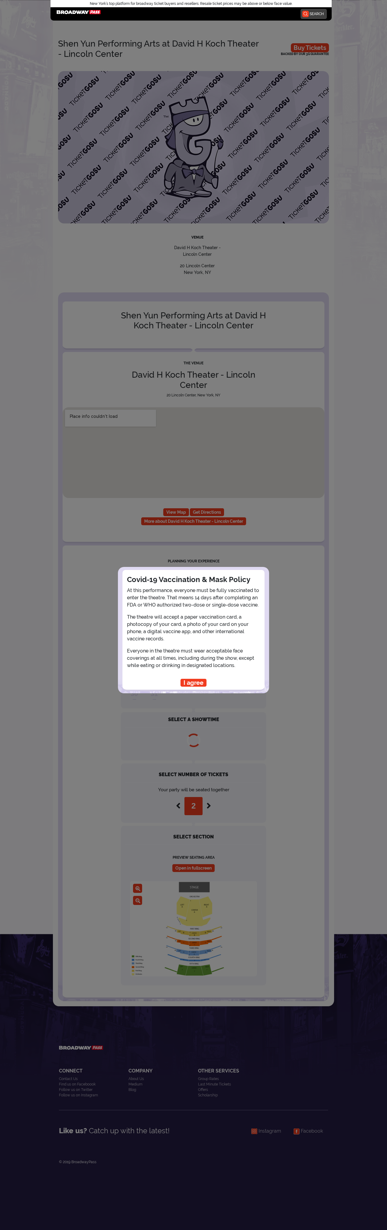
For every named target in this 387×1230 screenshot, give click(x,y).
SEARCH (317, 14)
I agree (193, 682)
